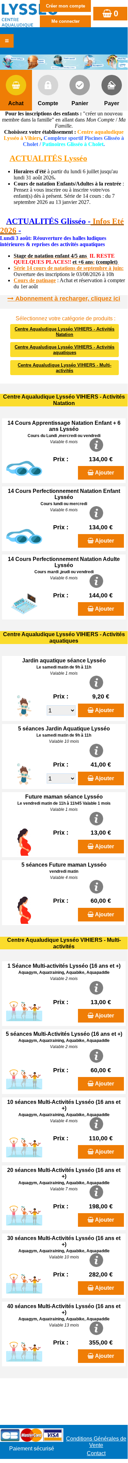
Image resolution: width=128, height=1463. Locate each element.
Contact (96, 1453)
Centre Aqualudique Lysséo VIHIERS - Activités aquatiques (64, 349)
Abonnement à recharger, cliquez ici (67, 298)
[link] (2, 222)
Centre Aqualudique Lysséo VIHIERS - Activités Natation (64, 331)
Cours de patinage (35, 280)
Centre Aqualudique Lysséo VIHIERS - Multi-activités (64, 368)
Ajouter (104, 473)
